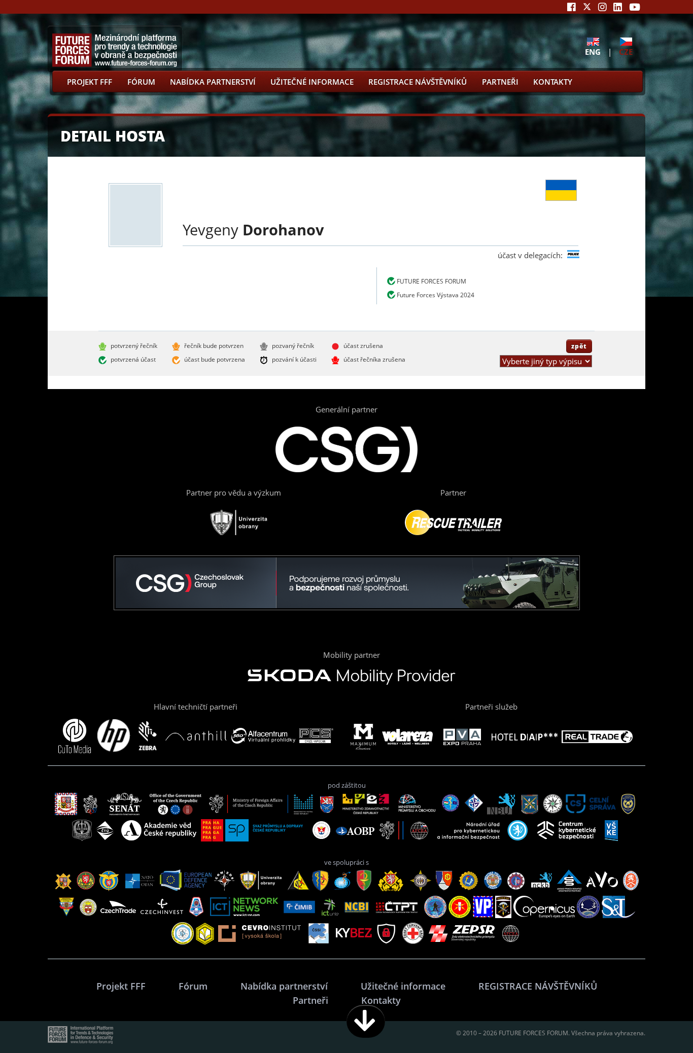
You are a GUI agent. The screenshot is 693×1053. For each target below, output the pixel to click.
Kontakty (552, 82)
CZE (626, 51)
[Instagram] (602, 7)
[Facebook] (571, 7)
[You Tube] (634, 7)
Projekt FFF (89, 82)
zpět (579, 346)
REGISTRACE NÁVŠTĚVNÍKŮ (417, 82)
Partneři (500, 82)
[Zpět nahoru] (653, 1021)
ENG (593, 51)
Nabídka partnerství (213, 82)
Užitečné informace (312, 82)
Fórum (141, 82)
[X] (587, 7)
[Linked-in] (617, 7)
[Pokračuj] (365, 1021)
